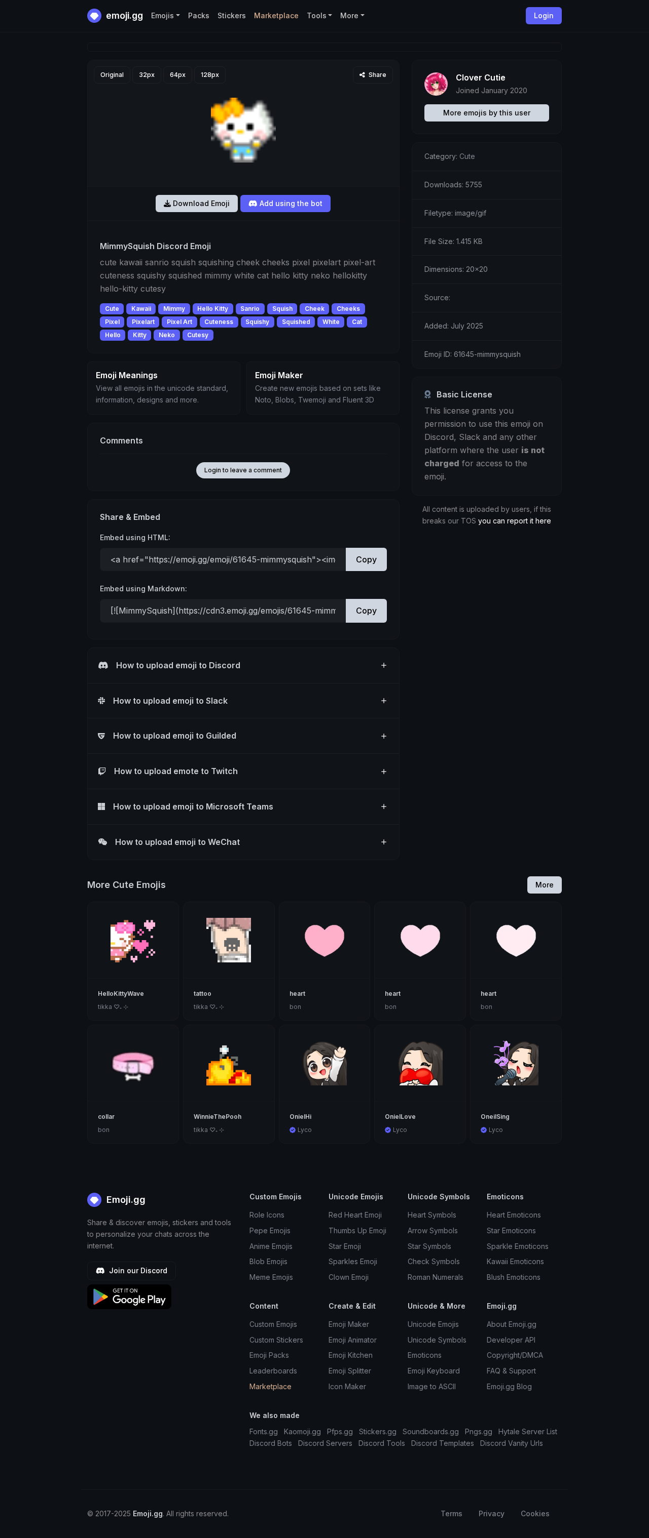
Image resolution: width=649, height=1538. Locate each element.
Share (376, 74)
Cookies (535, 1513)
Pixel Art (179, 322)
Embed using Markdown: (143, 588)
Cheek (314, 308)
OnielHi (300, 1116)
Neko (167, 335)
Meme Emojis (271, 1277)
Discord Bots (270, 1443)
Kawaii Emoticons (515, 1261)
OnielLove (400, 1116)
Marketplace (276, 15)
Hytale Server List (527, 1431)
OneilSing (495, 1116)
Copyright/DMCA (515, 1355)
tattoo (202, 993)
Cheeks (348, 308)
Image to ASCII (432, 1386)
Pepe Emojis (270, 1230)
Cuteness (218, 322)
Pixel (112, 322)
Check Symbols (434, 1261)
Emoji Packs (269, 1355)
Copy (366, 559)
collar (106, 1116)
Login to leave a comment (243, 470)
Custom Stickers (276, 1339)
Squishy (257, 322)
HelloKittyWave (121, 993)
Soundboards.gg (431, 1431)
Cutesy (197, 335)
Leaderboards (273, 1370)
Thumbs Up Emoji (357, 1230)
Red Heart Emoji (355, 1214)
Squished (296, 322)
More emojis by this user (486, 112)
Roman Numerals (435, 1277)
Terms (451, 1513)
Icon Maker (347, 1386)
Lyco (305, 1130)
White (331, 322)
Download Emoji (200, 203)
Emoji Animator (353, 1339)
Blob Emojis (268, 1261)
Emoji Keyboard (434, 1370)
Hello (113, 335)
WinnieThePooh (217, 1116)
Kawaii (141, 308)
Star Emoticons (511, 1230)
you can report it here (514, 520)
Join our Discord (137, 1270)
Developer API (511, 1339)
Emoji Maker (349, 1324)
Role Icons (266, 1214)
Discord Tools (381, 1443)
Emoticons (425, 1355)
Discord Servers (325, 1443)
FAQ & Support (511, 1370)
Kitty (140, 335)
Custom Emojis (273, 1324)
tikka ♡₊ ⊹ (113, 1006)
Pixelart (143, 322)
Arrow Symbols (433, 1230)
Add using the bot (290, 203)
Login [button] (544, 15)
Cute (112, 308)
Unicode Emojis (433, 1324)
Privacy (491, 1513)
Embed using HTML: (135, 537)
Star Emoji (345, 1246)
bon (295, 1006)
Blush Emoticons (513, 1277)
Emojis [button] (162, 15)
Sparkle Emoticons (518, 1246)
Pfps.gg (340, 1431)
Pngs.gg (478, 1431)
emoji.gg (123, 15)
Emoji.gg (125, 1199)
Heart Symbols (432, 1214)
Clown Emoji (349, 1277)
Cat (357, 322)
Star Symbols (429, 1246)
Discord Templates (442, 1443)
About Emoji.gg (511, 1324)
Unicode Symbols (437, 1339)
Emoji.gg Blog (509, 1386)
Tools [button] (317, 15)
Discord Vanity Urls (511, 1443)
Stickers (232, 15)
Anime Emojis (271, 1246)
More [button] (349, 15)
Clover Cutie (481, 77)
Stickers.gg (377, 1431)
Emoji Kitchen (351, 1355)
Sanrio (250, 308)
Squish (282, 308)
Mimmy (174, 308)
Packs (198, 15)
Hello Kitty (212, 308)
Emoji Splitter (350, 1370)
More (544, 884)
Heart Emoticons (514, 1214)
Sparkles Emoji (353, 1261)
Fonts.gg (263, 1431)
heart (297, 993)
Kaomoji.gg (302, 1431)
